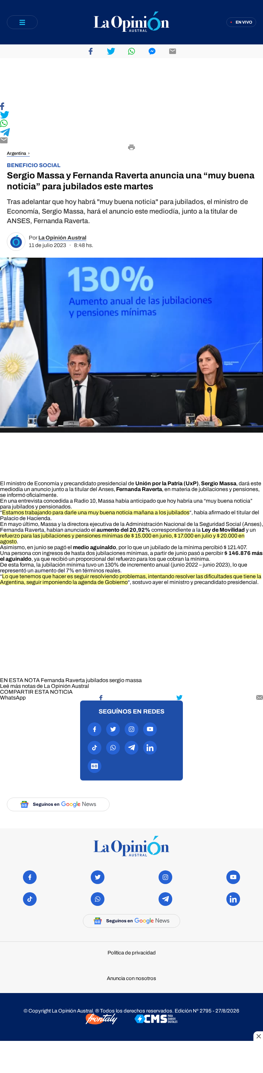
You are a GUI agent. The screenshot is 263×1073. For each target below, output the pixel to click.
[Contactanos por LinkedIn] (150, 748)
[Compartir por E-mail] (131, 141)
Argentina (16, 153)
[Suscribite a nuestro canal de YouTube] (150, 729)
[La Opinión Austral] (131, 22)
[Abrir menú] (22, 22)
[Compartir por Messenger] (152, 51)
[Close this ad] (258, 1036)
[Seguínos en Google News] (94, 766)
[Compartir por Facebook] (90, 51)
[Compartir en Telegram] (131, 132)
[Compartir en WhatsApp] (131, 124)
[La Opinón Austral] (131, 846)
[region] (131, 80)
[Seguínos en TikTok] (94, 748)
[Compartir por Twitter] (111, 51)
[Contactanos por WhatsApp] (113, 748)
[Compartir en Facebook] (131, 107)
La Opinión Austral (62, 238)
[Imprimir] (131, 148)
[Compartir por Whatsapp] (131, 51)
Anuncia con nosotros (131, 978)
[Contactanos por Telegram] (131, 748)
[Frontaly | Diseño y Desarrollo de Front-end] (101, 1020)
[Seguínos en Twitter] (113, 729)
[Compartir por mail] (172, 51)
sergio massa (125, 680)
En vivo (244, 22)
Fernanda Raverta (63, 680)
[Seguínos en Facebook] (94, 729)
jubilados (97, 680)
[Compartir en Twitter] (131, 115)
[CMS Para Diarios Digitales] (156, 1019)
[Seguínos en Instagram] (131, 729)
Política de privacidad (132, 952)
